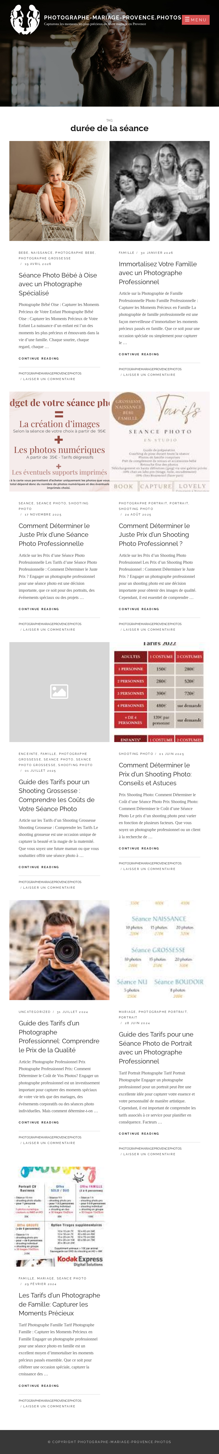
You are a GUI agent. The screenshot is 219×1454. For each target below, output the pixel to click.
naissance (42, 253)
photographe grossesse (45, 258)
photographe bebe (75, 253)
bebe (24, 253)
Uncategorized (35, 1012)
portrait (179, 503)
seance (26, 503)
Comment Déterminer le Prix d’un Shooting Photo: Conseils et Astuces (155, 774)
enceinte (28, 754)
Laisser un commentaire (49, 379)
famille (127, 253)
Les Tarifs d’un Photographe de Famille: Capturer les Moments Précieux (59, 1304)
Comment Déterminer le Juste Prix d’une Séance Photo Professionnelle (54, 534)
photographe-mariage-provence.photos (113, 17)
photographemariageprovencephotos (50, 373)
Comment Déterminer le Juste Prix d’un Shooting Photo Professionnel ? (154, 534)
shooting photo (136, 509)
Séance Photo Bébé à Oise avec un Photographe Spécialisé (58, 284)
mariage (127, 1012)
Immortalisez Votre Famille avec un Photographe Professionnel (158, 273)
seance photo (51, 503)
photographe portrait (143, 503)
